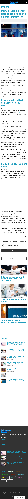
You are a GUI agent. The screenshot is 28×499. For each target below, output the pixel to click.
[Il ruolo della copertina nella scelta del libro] (3, 369)
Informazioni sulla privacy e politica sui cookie (16, 262)
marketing (18, 471)
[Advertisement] (14, 53)
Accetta (14, 251)
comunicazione (21, 474)
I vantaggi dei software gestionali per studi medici (16, 374)
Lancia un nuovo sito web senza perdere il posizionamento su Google (13, 321)
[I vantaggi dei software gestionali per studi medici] (14, 291)
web (3, 477)
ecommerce (19, 477)
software (13, 474)
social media (10, 471)
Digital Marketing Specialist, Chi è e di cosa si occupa (16, 357)
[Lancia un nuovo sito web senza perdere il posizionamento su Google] (14, 311)
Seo (7, 477)
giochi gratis (8, 140)
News (3, 7)
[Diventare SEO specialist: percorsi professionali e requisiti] (3, 364)
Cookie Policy (2, 262)
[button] (26, 236)
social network (5, 474)
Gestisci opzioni (14, 258)
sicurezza (10, 480)
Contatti (3, 439)
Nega (14, 254)
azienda (3, 480)
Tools (7, 7)
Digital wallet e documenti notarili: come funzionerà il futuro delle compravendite (12, 278)
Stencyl (19, 112)
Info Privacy (4, 442)
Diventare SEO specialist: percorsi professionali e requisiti (16, 363)
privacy (12, 477)
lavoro (3, 471)
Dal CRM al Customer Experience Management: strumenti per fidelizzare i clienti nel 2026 (16, 343)
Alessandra (5, 20)
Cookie (3, 444)
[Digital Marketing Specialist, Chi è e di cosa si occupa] (3, 358)
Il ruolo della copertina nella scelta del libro (16, 368)
